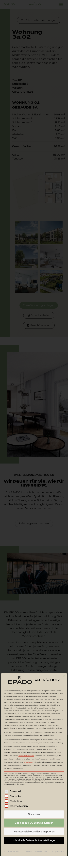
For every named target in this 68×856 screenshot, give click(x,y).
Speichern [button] (34, 814)
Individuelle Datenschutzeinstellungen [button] (34, 840)
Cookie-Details (11, 851)
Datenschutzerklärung (26, 756)
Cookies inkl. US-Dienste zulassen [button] (34, 822)
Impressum (58, 851)
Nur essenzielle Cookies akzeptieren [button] (34, 831)
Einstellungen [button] (29, 762)
